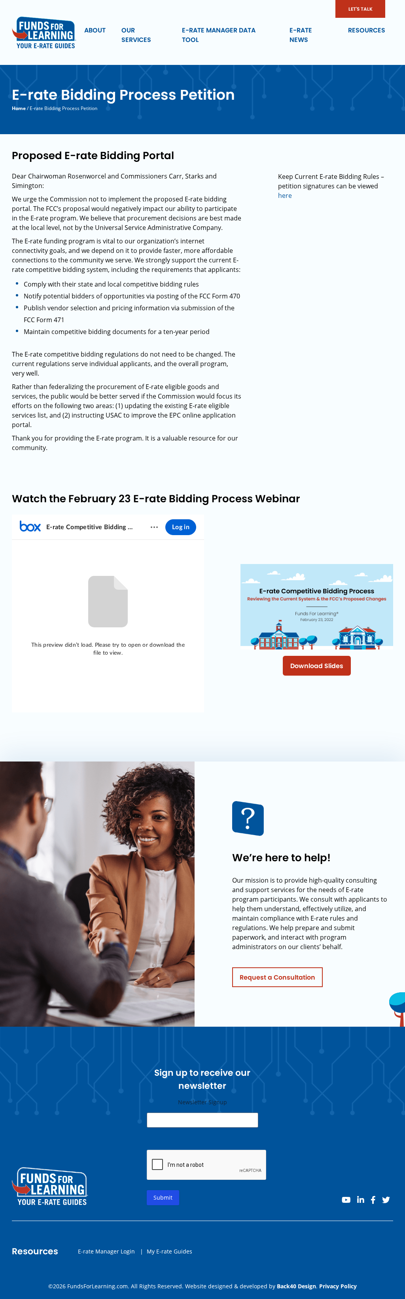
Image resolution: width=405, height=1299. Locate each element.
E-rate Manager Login (106, 1251)
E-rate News (301, 35)
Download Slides (316, 665)
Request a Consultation (277, 977)
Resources (366, 30)
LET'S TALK (360, 9)
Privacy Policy (338, 1286)
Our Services (136, 35)
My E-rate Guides (169, 1251)
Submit (162, 1197)
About (95, 30)
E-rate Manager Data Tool (218, 35)
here (285, 195)
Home (19, 108)
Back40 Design (296, 1286)
